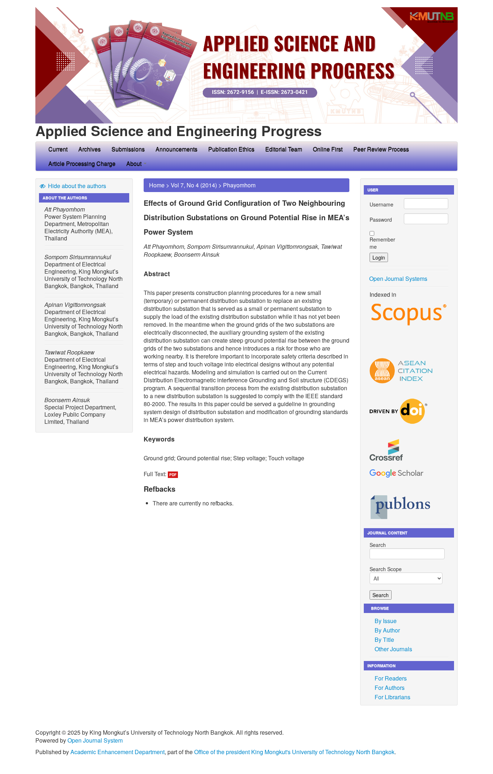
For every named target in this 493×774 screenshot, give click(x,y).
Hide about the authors (76, 186)
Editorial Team (283, 149)
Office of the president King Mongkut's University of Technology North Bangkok (294, 752)
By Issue (386, 621)
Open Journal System (95, 740)
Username (381, 204)
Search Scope (386, 569)
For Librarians (392, 697)
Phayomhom (239, 185)
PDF (172, 474)
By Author (387, 630)
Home (157, 185)
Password (381, 219)
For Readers (391, 678)
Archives (89, 149)
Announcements (176, 149)
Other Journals (393, 649)
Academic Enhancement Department (117, 752)
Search (378, 544)
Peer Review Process (381, 149)
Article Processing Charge (81, 163)
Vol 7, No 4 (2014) (194, 185)
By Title (384, 639)
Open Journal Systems (398, 278)
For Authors (390, 687)
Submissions (128, 149)
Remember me (382, 243)
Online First (328, 149)
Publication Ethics (231, 149)
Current (57, 149)
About (134, 163)
